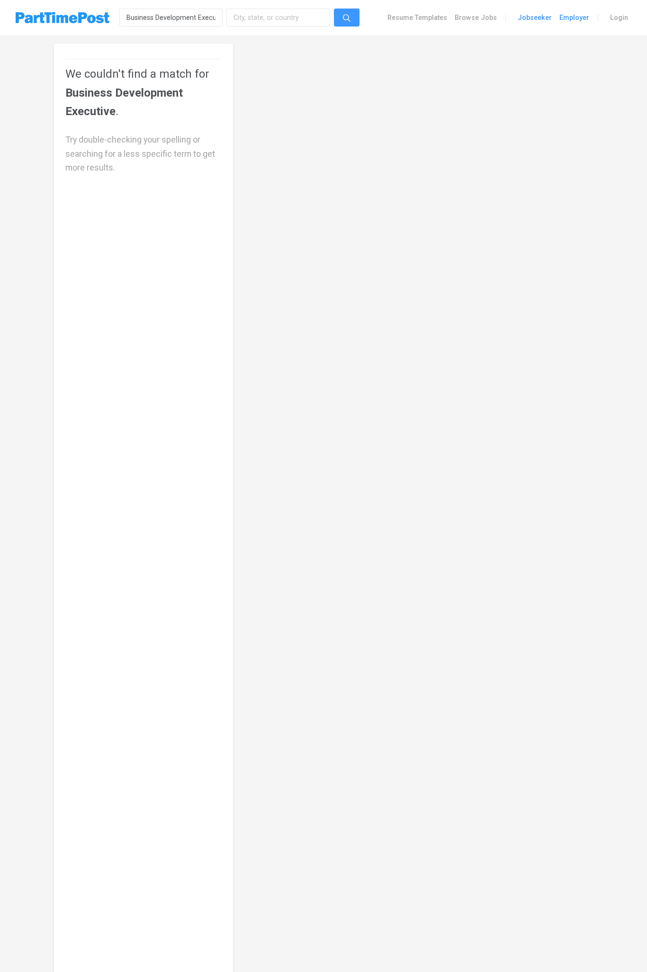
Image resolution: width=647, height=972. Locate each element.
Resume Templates (417, 17)
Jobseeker (535, 17)
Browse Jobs (476, 17)
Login (619, 17)
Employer (574, 17)
